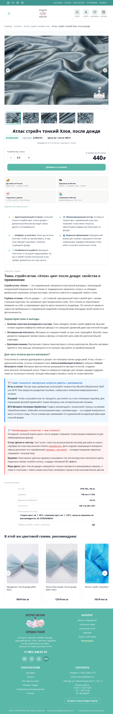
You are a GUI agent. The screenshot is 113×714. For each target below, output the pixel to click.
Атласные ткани (87, 624)
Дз (8, 3)
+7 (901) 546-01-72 (35, 652)
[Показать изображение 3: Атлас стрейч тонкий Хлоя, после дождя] (49, 118)
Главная (8, 26)
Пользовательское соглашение (91, 710)
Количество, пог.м (16, 151)
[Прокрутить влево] (8, 573)
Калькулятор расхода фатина (30, 689)
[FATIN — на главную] (43, 13)
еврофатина (55, 446)
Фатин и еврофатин (87, 620)
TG (22, 3)
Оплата (67, 3)
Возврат (102, 3)
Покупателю (79, 3)
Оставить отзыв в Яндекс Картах (82, 701)
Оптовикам (92, 3)
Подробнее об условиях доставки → (16, 207)
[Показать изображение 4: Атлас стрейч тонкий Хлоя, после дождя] (67, 118)
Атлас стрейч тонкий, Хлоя (37, 26)
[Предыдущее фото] (8, 70)
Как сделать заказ (30, 681)
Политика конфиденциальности (60, 710)
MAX (46, 659)
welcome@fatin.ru (85, 677)
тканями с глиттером (56, 450)
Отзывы (30, 693)
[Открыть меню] (9, 13)
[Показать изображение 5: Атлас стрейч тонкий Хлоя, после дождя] (85, 118)
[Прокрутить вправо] (104, 573)
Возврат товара (30, 685)
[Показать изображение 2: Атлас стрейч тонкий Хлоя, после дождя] (31, 118)
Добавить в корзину (56, 167)
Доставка (58, 3)
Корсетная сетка (87, 628)
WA (24, 659)
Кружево (87, 632)
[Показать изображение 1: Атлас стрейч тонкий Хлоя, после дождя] (12, 118)
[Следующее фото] (105, 70)
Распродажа (87, 640)
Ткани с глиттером (87, 636)
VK (18, 3)
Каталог (18, 26)
